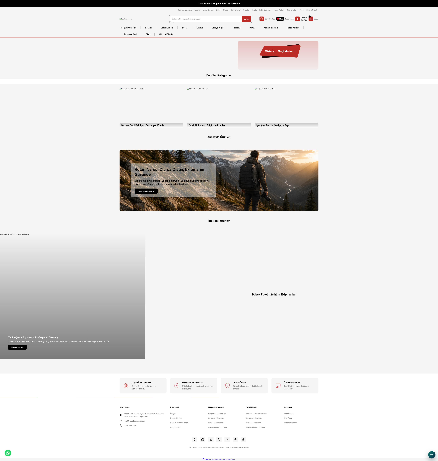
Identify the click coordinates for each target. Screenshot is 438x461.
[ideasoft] (207, 459)
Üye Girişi (288, 418)
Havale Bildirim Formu (179, 422)
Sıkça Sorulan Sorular (217, 413)
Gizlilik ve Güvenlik (216, 418)
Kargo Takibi (175, 427)
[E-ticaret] (218, 459)
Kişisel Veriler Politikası (217, 427)
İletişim (173, 413)
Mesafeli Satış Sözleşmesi (256, 413)
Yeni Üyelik (288, 413)
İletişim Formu (176, 418)
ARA (246, 18)
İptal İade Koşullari (215, 422)
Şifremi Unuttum (290, 422)
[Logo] (126, 19)
